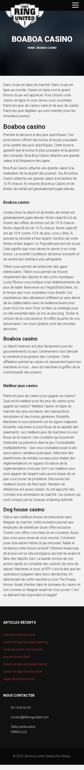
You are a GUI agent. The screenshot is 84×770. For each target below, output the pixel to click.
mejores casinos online (19, 634)
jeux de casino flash (16, 657)
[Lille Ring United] (24, 16)
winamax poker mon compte (22, 649)
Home (31, 47)
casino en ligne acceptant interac (25, 664)
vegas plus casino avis (18, 679)
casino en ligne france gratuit (22, 671)
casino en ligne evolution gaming (25, 642)
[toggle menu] (75, 5)
